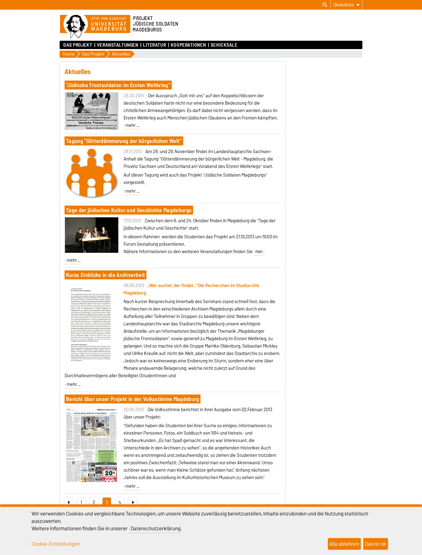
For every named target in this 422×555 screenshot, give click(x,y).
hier (259, 251)
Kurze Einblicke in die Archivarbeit (105, 274)
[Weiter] (133, 502)
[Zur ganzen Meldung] (92, 128)
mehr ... (132, 125)
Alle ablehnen (344, 544)
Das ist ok (375, 544)
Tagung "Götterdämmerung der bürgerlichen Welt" (124, 140)
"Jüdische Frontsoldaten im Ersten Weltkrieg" (118, 85)
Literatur (154, 45)
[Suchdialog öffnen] (325, 5)
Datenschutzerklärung (156, 528)
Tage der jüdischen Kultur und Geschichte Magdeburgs (129, 210)
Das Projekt (77, 45)
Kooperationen (188, 45)
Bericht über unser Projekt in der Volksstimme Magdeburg (132, 398)
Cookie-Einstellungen (56, 544)
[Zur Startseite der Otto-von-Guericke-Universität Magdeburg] (95, 27)
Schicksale (224, 45)
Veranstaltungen (117, 45)
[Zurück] (69, 502)
